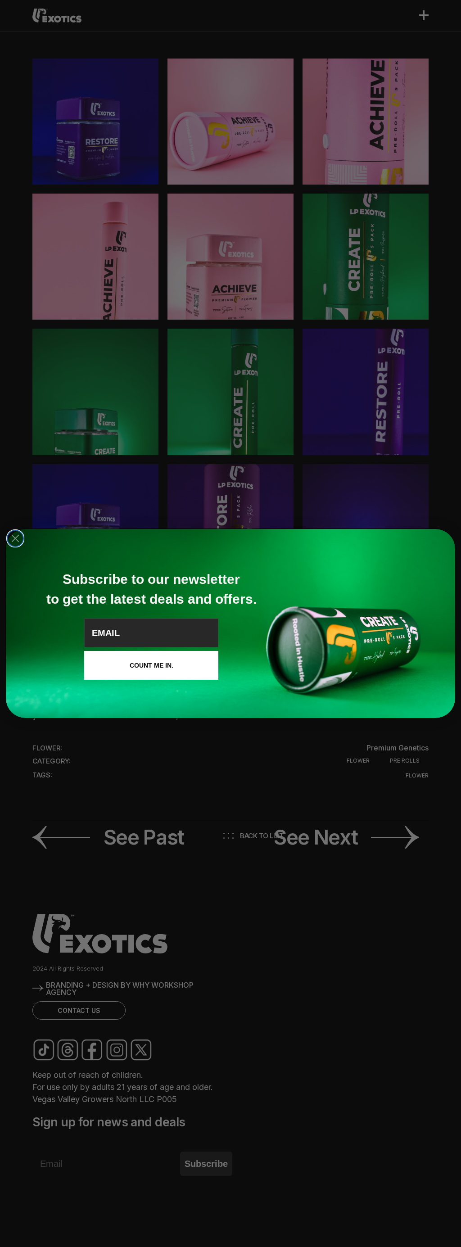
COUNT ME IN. (151, 665)
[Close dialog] (15, 538)
